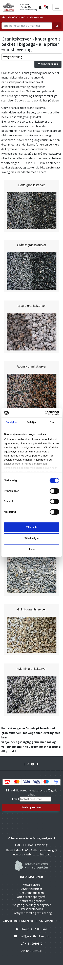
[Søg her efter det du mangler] (56, 25)
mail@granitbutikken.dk (34, 936)
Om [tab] (52, 422)
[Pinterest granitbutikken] (33, 764)
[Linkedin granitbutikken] (38, 764)
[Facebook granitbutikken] (25, 764)
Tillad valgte (32, 538)
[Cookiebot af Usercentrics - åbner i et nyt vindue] (45, 413)
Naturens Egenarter (32, 901)
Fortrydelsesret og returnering (32, 913)
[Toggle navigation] (57, 7)
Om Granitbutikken (31, 893)
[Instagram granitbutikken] (29, 764)
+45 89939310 (33, 943)
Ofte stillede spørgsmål (31, 897)
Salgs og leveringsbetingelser (32, 905)
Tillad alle (31, 527)
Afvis (32, 549)
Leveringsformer (31, 889)
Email (15, 799)
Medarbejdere (31, 884)
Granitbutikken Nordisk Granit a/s (31, 921)
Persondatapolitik (32, 909)
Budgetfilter (49, 64)
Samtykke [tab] (11, 422)
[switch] (54, 491)
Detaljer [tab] (31, 422)
